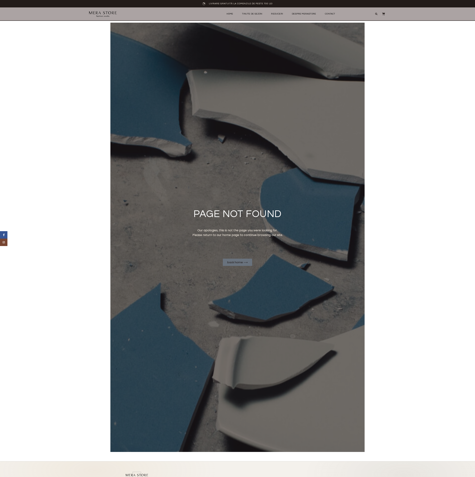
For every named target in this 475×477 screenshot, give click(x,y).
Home (230, 14)
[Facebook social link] (3, 235)
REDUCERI (277, 14)
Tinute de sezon (252, 14)
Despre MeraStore (304, 14)
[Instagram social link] (3, 242)
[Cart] (381, 13)
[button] (376, 14)
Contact (330, 14)
